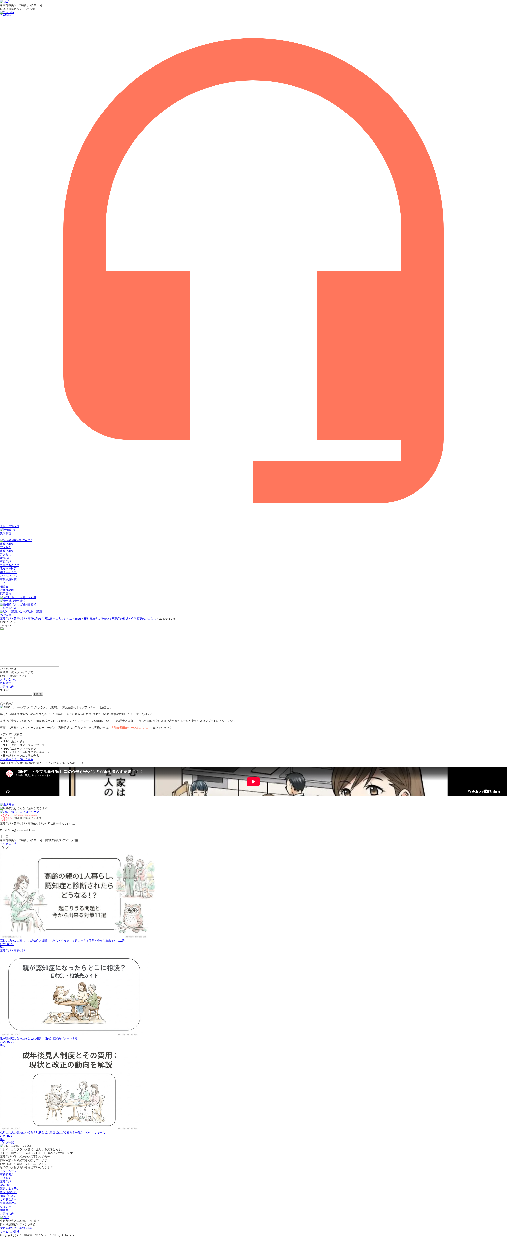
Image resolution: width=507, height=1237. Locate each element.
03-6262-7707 (23, 540)
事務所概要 (7, 550)
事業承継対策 (8, 579)
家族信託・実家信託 (12, 950)
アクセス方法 (8, 843)
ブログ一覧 (7, 1142)
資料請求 (19, 600)
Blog (3, 947)
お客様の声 (7, 590)
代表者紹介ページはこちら (16, 759)
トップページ (8, 1170)
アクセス (5, 554)
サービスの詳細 (9, 1231)
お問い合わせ (28, 597)
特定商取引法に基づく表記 (16, 1227)
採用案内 (5, 593)
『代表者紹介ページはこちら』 (130, 727)
